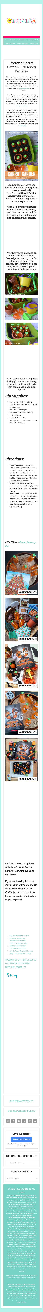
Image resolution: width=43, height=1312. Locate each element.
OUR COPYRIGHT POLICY (21, 1110)
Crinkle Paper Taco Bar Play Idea (21, 951)
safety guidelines (24, 88)
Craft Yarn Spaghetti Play (18, 943)
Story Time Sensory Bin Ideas (20, 954)
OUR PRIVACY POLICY (21, 1101)
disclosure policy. (21, 106)
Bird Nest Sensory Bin (17, 948)
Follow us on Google (21, 1139)
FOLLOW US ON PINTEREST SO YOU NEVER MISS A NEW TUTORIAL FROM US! (20, 963)
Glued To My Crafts (21, 21)
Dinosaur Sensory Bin (18, 938)
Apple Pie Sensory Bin (18, 946)
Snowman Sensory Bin (18, 941)
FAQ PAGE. (23, 126)
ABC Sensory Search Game (19, 935)
